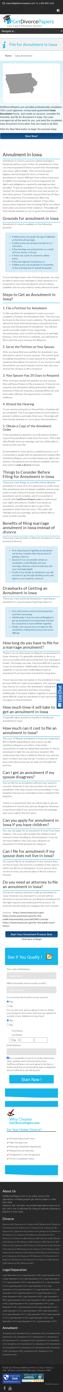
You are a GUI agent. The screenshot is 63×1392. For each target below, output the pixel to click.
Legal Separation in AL (11, 1275)
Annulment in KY (13, 1348)
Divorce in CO (12, 1228)
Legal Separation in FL (36, 1282)
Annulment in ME (15, 1351)
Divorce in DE (51, 1228)
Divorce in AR (32, 1224)
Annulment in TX (45, 1351)
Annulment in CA (9, 1337)
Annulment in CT (39, 1337)
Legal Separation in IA (37, 1286)
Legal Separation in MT (38, 1304)
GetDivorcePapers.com (28, 499)
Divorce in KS (35, 1235)
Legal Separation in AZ (51, 1275)
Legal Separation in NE (27, 1307)
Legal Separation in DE (16, 1282)
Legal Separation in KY (26, 1293)
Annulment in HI (42, 1340)
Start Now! (31, 136)
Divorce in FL (8, 1231)
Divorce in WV (14, 1263)
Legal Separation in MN (35, 1300)
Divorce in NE (34, 1245)
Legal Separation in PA (38, 1318)
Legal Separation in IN (45, 1289)
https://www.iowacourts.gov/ (28, 912)
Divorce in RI (46, 1253)
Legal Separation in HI (17, 1286)
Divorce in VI (20, 1260)
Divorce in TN (26, 1256)
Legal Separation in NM (31, 1311)
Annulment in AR (38, 1333)
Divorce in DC (38, 1228)
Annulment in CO (24, 1337)
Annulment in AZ (52, 1333)
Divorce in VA (8, 1260)
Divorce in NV (27, 1249)
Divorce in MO (27, 1242)
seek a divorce (23, 464)
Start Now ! (32, 1079)
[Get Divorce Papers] (31, 21)
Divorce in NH (47, 1245)
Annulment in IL (28, 1344)
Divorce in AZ (45, 1224)
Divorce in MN (13, 1242)
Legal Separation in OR (18, 1318)
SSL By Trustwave (51, 1384)
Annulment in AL (23, 1333)
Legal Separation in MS (18, 1304)
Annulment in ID (14, 1344)
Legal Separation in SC (26, 1321)
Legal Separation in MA (12, 1297)
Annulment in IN (42, 1344)
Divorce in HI (33, 1231)
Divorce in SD (14, 1256)
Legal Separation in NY (16, 1314)
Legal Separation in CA (13, 1279)
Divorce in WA (45, 1260)
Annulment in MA (42, 1348)
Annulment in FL (13, 1340)
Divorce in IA (45, 1231)
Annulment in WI (9, 1355)
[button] (60, 695)
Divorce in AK (8, 1224)
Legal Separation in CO (33, 1279)
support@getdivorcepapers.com (20, 3)
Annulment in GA (28, 1340)
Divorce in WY (27, 1263)
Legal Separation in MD (32, 1297)
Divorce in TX (39, 1256)
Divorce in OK (8, 1253)
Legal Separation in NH (47, 1307)
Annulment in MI (30, 1351)
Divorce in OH (52, 1249)
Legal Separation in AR (31, 1275)
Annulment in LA (27, 1348)
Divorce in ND (21, 1245)
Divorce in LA (8, 1238)
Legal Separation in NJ (12, 1311)
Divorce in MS (40, 1242)
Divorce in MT (53, 1242)
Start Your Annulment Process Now (31, 934)
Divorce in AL (20, 1224)
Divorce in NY (39, 1249)
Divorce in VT (32, 1260)
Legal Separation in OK (36, 1314)
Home (8, 55)
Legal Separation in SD (46, 1321)
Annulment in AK (9, 1333)
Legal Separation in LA (46, 1293)
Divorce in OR (21, 1253)
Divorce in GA (20, 1231)
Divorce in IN (23, 1235)
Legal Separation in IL (25, 1289)
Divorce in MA (20, 1238)
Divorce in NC (8, 1245)
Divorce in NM (14, 1249)
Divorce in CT (25, 1228)
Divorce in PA (34, 1253)
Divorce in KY (47, 1235)
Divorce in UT (52, 1256)
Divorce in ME (46, 1238)
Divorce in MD (33, 1238)
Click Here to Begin (32, 939)
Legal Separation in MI (16, 1300)
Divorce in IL (11, 1235)
